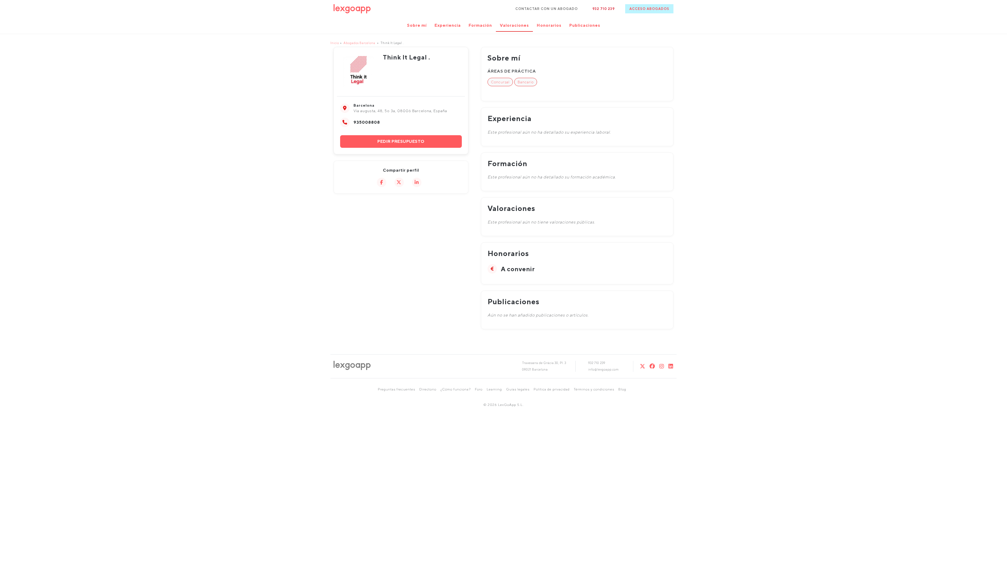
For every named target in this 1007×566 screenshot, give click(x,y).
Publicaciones (584, 25)
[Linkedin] (670, 366)
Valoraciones (514, 25)
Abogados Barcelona (359, 43)
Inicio (334, 43)
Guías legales (517, 389)
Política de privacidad (552, 389)
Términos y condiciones (594, 389)
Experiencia (448, 25)
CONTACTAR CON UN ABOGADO (546, 9)
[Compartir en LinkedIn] (416, 182)
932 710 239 (603, 9)
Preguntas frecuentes (396, 389)
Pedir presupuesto (401, 141)
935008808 (366, 122)
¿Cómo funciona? (456, 389)
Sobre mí (417, 25)
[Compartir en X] (399, 182)
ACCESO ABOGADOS (649, 9)
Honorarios (549, 25)
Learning (494, 389)
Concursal (500, 82)
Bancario (526, 82)
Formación (480, 25)
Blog (622, 389)
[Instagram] (661, 366)
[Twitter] (642, 366)
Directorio (427, 389)
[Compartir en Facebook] (381, 182)
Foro (479, 389)
